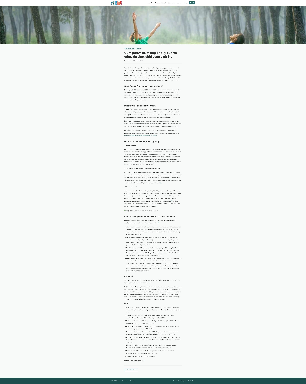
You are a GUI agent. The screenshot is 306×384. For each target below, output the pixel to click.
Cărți (189, 381)
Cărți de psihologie (160, 3)
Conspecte (172, 3)
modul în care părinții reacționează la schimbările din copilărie (140, 135)
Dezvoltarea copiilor (129, 48)
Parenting (139, 48)
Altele (180, 3)
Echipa (186, 3)
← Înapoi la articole (131, 369)
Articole (150, 3)
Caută (192, 3)
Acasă (172, 381)
